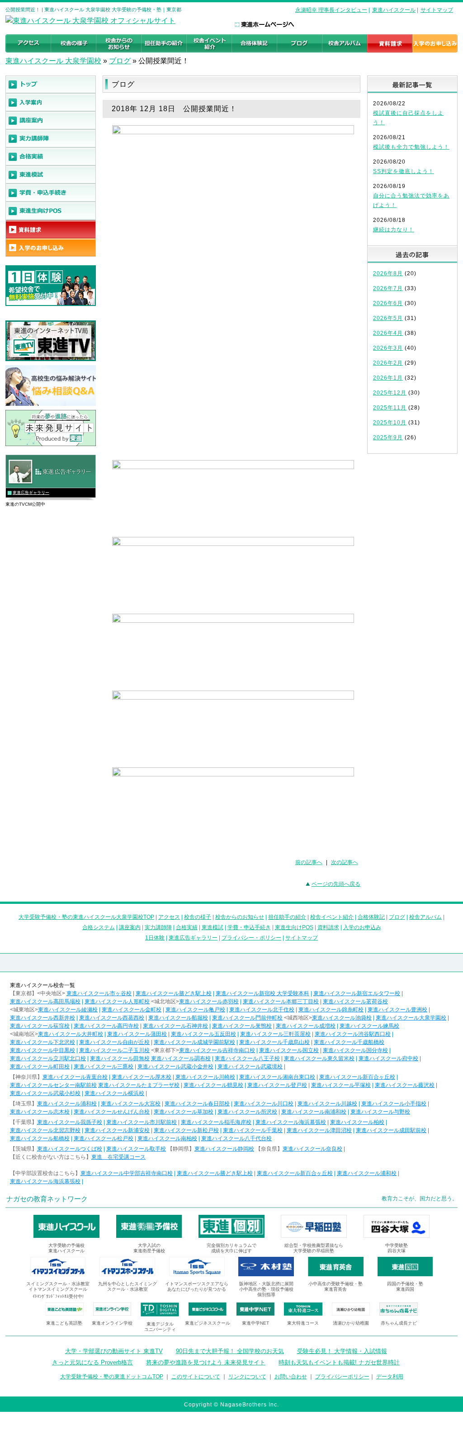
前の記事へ (308, 862)
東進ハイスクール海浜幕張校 (290, 1122)
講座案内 (130, 927)
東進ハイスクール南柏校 (167, 1138)
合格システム (98, 927)
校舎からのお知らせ (239, 917)
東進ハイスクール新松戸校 (186, 1130)
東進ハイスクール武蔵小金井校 (175, 1066)
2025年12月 (389, 393)
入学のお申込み (362, 927)
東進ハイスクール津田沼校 (319, 1130)
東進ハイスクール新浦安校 (117, 1130)
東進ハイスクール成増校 (305, 1026)
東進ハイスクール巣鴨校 (242, 1026)
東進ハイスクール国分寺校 (355, 1050)
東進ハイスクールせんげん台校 (112, 1112)
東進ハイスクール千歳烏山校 (274, 1042)
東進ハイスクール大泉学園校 (411, 1018)
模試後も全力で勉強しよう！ (411, 147)
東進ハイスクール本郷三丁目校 (281, 1001)
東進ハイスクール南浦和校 (313, 1112)
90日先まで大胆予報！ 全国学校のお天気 (230, 1351)
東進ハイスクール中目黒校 (42, 1050)
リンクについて (247, 1376)
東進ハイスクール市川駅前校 (141, 1122)
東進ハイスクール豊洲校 (397, 1009)
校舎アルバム (425, 917)
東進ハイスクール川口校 (263, 1103)
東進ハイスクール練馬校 (369, 1026)
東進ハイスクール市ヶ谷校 (99, 993)
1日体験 (155, 938)
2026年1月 (388, 378)
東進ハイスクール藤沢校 (405, 1085)
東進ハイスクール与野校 (380, 1112)
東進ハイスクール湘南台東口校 (277, 1077)
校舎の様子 (197, 917)
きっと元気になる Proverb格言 (92, 1362)
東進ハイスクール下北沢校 (42, 1042)
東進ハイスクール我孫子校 (69, 1122)
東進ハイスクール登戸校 (277, 1085)
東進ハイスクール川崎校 (205, 1077)
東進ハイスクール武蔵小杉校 (45, 1093)
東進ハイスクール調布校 (181, 1058)
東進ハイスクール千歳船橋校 (349, 1042)
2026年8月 (388, 273)
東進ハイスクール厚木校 (141, 1077)
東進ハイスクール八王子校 (247, 1058)
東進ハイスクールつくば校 (69, 1149)
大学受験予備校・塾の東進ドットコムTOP (111, 1376)
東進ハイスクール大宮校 (131, 1103)
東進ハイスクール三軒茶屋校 (275, 1034)
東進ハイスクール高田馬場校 (45, 1001)
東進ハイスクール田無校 (120, 1058)
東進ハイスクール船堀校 (178, 1018)
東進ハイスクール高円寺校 (106, 1026)
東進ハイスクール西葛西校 (111, 1018)
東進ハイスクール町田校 (40, 1066)
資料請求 (328, 927)
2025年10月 (389, 422)
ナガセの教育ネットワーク (47, 1199)
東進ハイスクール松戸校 (103, 1138)
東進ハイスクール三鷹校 (103, 1066)
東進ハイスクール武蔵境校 (250, 1066)
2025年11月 (389, 407)
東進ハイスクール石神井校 (175, 1026)
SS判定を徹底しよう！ (403, 171)
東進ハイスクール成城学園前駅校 (194, 1042)
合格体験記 (371, 917)
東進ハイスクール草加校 (183, 1112)
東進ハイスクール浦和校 (67, 1103)
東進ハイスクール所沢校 (247, 1112)
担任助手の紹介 (287, 917)
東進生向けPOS (294, 927)
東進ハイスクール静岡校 (224, 1149)
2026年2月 (388, 363)
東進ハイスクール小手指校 (393, 1103)
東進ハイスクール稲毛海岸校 (216, 1122)
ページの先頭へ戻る (336, 884)
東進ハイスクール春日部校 (197, 1103)
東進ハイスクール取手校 (136, 1149)
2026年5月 (388, 318)
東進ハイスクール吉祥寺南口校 (217, 1050)
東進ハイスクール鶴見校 (213, 1085)
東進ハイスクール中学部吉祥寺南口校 (126, 1173)
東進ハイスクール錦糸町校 (331, 1009)
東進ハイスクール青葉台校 (75, 1077)
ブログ (120, 61)
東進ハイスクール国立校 (289, 1050)
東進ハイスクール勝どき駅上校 (174, 993)
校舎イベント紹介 (332, 917)
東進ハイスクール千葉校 (253, 1130)
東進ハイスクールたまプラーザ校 (139, 1085)
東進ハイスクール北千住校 (261, 1009)
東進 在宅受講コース (118, 1157)
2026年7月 (388, 288)
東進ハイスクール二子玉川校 (114, 1050)
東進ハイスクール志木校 (40, 1112)
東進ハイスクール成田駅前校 (391, 1130)
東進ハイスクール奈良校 (312, 1149)
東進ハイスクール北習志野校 (45, 1130)
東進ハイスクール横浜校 (114, 1093)
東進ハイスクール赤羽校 (209, 1001)
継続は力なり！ (393, 229)
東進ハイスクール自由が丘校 (114, 1042)
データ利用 (389, 1376)
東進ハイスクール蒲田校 (137, 1034)
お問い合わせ (290, 1376)
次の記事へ (344, 862)
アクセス (169, 917)
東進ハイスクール (394, 10)
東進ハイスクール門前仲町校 (247, 1018)
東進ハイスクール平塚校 (341, 1085)
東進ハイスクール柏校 (357, 1122)
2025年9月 (388, 437)
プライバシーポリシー (342, 1376)
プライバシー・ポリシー (251, 938)
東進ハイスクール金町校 (131, 1009)
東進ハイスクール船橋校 (40, 1138)
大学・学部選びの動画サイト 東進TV (114, 1351)
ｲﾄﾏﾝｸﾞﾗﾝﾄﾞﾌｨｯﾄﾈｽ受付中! (58, 1296)
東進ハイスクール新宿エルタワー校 (356, 993)
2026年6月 (388, 303)
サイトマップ (436, 10)
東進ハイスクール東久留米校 (319, 1058)
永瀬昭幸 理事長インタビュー (331, 10)
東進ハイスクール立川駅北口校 (48, 1058)
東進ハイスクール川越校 (327, 1103)
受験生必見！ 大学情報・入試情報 (342, 1351)
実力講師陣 (158, 927)
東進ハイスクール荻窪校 (40, 1026)
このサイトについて (195, 1376)
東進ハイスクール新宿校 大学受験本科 (262, 993)
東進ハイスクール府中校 (388, 1058)
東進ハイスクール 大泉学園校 (53, 61)
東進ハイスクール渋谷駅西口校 (353, 1034)
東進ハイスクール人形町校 (117, 1001)
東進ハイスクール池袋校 (342, 1018)
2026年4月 (388, 333)
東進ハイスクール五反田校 (203, 1034)
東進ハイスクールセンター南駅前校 (53, 1085)
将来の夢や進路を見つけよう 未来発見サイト (205, 1362)
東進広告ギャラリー (31, 492)
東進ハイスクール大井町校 (70, 1034)
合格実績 (187, 927)
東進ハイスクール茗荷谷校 (355, 1001)
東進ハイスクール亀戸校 (195, 1009)
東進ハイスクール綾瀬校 (68, 1009)
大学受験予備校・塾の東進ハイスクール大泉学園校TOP (86, 917)
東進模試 (212, 927)
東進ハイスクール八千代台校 (236, 1138)
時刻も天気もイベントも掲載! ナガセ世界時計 (339, 1362)
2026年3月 (388, 348)
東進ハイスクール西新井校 (42, 1018)
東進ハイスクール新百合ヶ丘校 (357, 1077)
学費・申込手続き (249, 927)
